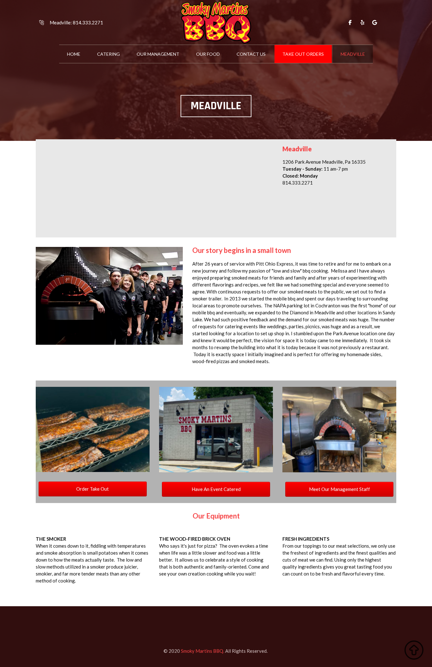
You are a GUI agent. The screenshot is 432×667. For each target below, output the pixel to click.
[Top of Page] (414, 650)
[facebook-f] (350, 22)
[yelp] (362, 22)
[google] (375, 22)
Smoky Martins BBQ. (202, 651)
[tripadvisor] (387, 22)
